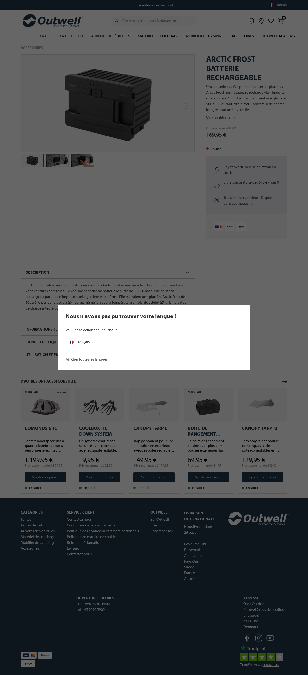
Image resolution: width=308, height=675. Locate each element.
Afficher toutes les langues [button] (87, 359)
